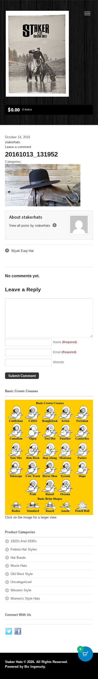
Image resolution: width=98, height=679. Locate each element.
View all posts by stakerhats (32, 225)
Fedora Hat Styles (24, 549)
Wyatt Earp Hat (19, 251)
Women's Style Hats (25, 598)
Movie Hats (19, 566)
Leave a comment (18, 147)
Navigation (87, 13)
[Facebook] (18, 631)
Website (58, 362)
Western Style (21, 590)
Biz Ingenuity (34, 666)
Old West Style (22, 574)
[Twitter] (9, 631)
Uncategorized (21, 582)
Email (64, 352)
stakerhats (12, 142)
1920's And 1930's (24, 541)
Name (65, 342)
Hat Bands (18, 558)
